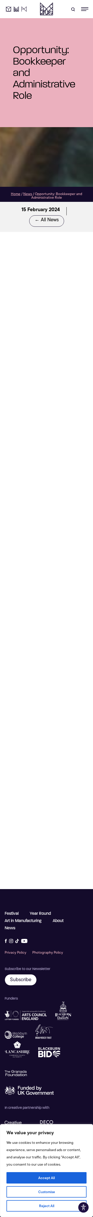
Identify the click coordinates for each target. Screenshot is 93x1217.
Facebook (6, 941)
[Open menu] (84, 9)
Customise (46, 1191)
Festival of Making (46, 9)
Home (15, 193)
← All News (47, 219)
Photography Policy (47, 952)
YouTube (24, 941)
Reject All (46, 1205)
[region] (46, 1170)
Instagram (11, 941)
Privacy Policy (15, 952)
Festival (12, 913)
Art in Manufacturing (24, 9)
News (27, 193)
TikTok (17, 941)
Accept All (46, 1177)
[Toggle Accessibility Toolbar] (83, 1207)
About (58, 920)
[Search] (73, 9)
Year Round (8, 9)
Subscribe (20, 979)
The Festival (16, 9)
